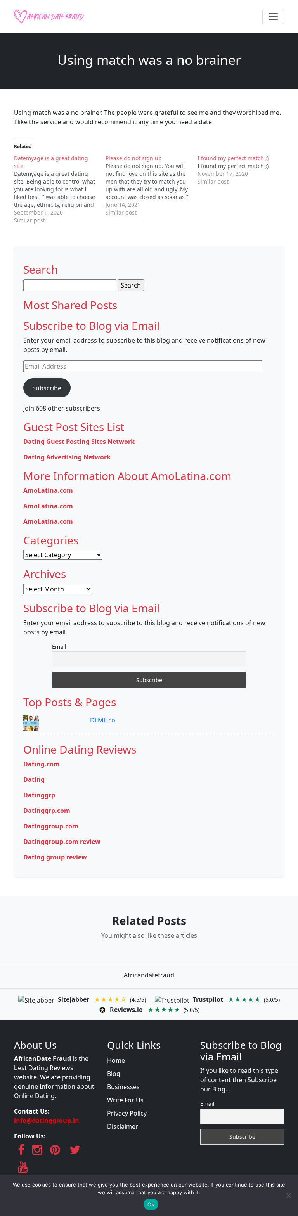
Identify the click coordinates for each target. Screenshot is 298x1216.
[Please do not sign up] (151, 185)
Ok (150, 1204)
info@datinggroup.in (46, 1120)
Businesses (123, 1087)
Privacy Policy (127, 1113)
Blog (113, 1073)
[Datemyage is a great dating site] (60, 189)
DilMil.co (102, 720)
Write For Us (125, 1100)
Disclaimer (122, 1126)
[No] (288, 1195)
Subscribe (46, 388)
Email (59, 646)
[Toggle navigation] (273, 16)
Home (116, 1060)
